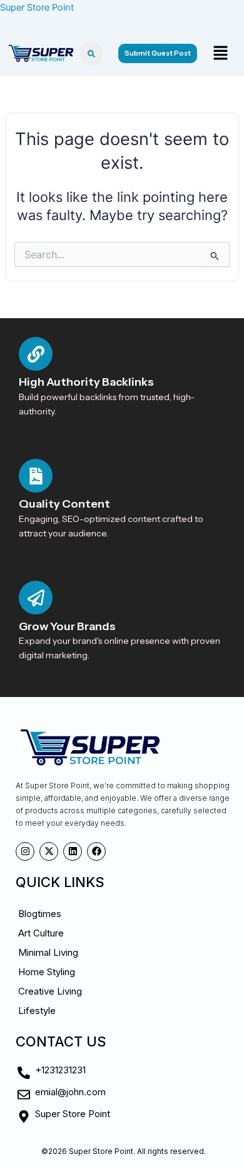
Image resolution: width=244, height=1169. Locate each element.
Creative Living (50, 991)
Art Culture (41, 933)
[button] (220, 53)
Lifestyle (37, 1010)
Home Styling (46, 972)
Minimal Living (48, 952)
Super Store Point (37, 7)
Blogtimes (39, 914)
